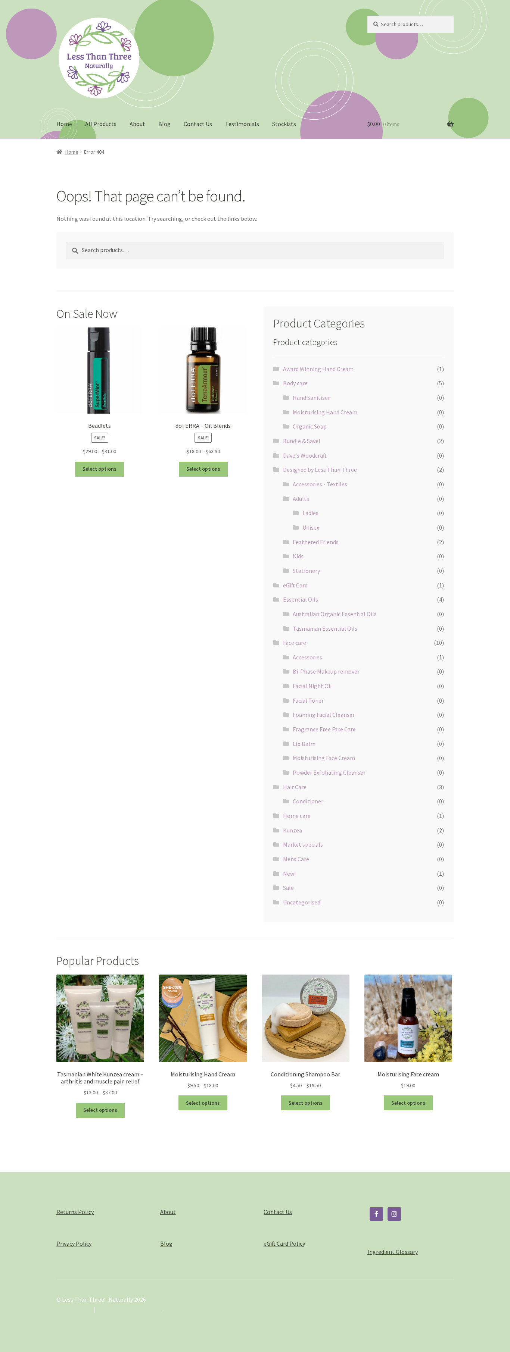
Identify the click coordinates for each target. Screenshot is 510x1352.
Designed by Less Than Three (320, 469)
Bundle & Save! (301, 441)
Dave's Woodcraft (305, 455)
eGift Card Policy (284, 1243)
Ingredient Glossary (392, 1251)
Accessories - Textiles (320, 484)
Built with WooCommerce (130, 1309)
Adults (301, 498)
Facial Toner (308, 700)
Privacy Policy (73, 1243)
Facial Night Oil (312, 686)
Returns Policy (75, 1211)
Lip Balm (304, 743)
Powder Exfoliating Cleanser (329, 772)
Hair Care (295, 787)
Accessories (307, 657)
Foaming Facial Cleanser (324, 714)
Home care (297, 815)
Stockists (284, 124)
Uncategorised (301, 902)
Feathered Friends (316, 542)
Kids (298, 556)
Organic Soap (310, 426)
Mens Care (296, 859)
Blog (164, 124)
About (137, 124)
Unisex (310, 527)
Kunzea (292, 830)
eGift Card (295, 585)
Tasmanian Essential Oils (325, 628)
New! (289, 873)
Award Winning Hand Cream (318, 369)
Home (64, 124)
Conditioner (308, 801)
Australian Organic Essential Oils (335, 614)
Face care (294, 642)
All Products (100, 124)
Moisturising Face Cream (324, 758)
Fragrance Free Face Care (324, 729)
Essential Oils (300, 599)
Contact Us (198, 124)
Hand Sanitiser (311, 397)
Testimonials (242, 124)
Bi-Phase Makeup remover (326, 671)
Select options (99, 468)
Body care (295, 383)
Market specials (303, 844)
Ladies (310, 513)
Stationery (306, 570)
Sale (288, 887)
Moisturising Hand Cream (325, 412)
